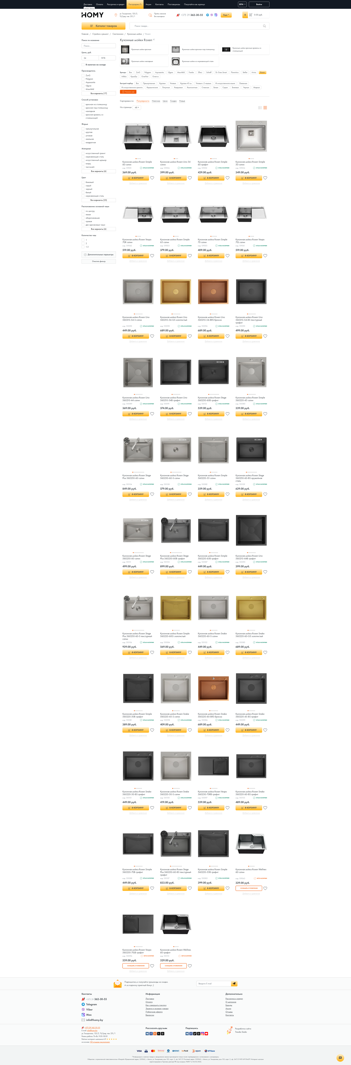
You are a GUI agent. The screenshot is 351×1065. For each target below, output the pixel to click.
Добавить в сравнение (138, 183)
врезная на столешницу (96, 104)
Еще (225, 14)
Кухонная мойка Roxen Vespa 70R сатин (136, 241)
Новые (182, 100)
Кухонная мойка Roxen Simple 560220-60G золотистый (175, 635)
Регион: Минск (89, 8)
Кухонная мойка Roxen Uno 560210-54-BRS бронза (211, 318)
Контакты (230, 1015)
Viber (89, 1009)
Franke (191, 72)
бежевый (90, 182)
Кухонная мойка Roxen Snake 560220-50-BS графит (136, 793)
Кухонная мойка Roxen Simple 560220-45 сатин (250, 399)
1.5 (87, 246)
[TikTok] (194, 1033)
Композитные (192, 87)
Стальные (205, 87)
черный (89, 189)
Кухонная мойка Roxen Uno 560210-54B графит (173, 399)
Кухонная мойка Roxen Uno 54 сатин (175, 163)
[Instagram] (202, 1033)
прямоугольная (92, 128)
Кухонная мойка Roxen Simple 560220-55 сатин (212, 477)
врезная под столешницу (97, 107)
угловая (89, 135)
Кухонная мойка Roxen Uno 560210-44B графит (249, 557)
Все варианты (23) (98, 200)
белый (88, 192)
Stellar (245, 72)
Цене (165, 100)
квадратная (91, 142)
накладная (90, 111)
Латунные (166, 87)
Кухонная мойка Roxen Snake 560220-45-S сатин (174, 715)
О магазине (231, 1001)
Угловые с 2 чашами (203, 83)
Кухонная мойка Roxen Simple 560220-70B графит (137, 871)
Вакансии (150, 1015)
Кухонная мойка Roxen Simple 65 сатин (175, 241)
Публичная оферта (154, 1011)
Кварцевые (178, 87)
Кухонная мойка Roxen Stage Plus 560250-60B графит (174, 557)
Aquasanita (90, 82)
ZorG (88, 75)
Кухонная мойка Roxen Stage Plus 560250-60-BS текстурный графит (175, 872)
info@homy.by (94, 1020)
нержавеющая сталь (95, 156)
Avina (254, 72)
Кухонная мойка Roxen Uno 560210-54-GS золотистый (173, 318)
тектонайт (90, 166)
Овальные (243, 83)
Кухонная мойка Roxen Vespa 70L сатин (250, 241)
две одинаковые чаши (95, 224)
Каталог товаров (106, 26)
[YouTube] (206, 1033)
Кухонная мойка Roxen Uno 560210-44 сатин (135, 399)
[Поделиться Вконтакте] (147, 1033)
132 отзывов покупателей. (100, 1042)
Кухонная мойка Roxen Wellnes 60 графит (175, 951)
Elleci (200, 72)
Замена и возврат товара (157, 1008)
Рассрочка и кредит (234, 998)
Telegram (91, 1004)
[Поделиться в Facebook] (151, 1033)
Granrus (155, 76)
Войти (259, 4)
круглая (89, 132)
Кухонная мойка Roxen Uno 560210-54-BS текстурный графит (249, 319)
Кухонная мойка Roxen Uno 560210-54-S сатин (135, 318)
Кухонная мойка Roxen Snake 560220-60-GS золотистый (250, 635)
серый (88, 185)
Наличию (156, 100)
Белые (215, 87)
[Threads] (198, 1033)
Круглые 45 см (186, 83)
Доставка (150, 998)
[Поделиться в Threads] (162, 1033)
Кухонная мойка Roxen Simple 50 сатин (250, 163)
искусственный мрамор (96, 160)
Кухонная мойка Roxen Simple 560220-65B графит (212, 557)
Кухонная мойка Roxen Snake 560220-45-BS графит (250, 715)
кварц (88, 163)
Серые (225, 87)
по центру (90, 211)
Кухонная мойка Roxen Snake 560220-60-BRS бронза (212, 715)
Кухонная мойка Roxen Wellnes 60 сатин (251, 871)
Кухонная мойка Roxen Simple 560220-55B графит (212, 871)
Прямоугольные (149, 83)
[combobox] (137, 107)
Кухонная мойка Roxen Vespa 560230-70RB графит (212, 793)
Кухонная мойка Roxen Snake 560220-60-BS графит (250, 793)
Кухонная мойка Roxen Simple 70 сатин (212, 241)
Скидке (173, 100)
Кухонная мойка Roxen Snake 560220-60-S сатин (212, 635)
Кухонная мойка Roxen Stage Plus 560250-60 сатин (136, 477)
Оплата (149, 1001)
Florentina (234, 72)
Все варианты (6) (98, 171)
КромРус (134, 76)
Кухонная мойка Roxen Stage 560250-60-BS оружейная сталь (250, 478)
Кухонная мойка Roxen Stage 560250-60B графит (212, 399)
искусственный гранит (95, 153)
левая (88, 214)
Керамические (152, 87)
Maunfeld (90, 89)
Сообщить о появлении (249, 888)
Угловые (173, 83)
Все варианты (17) (99, 93)
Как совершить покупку (156, 1005)
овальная (90, 139)
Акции (228, 1008)
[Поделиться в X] (158, 1033)
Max (89, 1015)
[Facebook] (191, 1033)
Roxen (262, 72)
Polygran (89, 78)
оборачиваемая (93, 217)
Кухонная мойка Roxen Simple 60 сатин (137, 163)
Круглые (162, 83)
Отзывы (229, 1011)
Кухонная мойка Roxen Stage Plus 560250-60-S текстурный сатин (137, 636)
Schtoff (208, 72)
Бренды (229, 1005)
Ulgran (88, 85)
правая (89, 221)
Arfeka (123, 76)
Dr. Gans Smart (221, 72)
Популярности (143, 100)
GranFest (144, 76)
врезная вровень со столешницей (94, 116)
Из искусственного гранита (131, 87)
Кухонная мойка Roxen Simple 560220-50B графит (137, 715)
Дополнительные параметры (100, 254)
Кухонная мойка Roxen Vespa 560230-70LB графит (136, 951)
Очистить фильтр (98, 261)
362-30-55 (192, 15)
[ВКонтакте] (187, 1033)
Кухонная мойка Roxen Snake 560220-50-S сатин (174, 793)
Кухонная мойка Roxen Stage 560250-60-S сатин (174, 477)
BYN (241, 4)
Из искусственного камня (225, 83)
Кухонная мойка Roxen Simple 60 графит (212, 163)
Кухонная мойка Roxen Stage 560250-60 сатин (136, 557)
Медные (256, 87)
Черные (246, 87)
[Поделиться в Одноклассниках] (155, 1033)
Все (130, 72)
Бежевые (235, 87)
